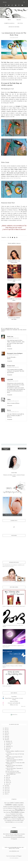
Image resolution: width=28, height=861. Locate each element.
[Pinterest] (18, 5)
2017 (6, 738)
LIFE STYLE (20, 23)
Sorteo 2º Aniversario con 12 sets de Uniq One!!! (14, 606)
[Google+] (12, 5)
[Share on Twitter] (12, 237)
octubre (8, 744)
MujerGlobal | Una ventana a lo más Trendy (14, 699)
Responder (9, 348)
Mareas (9, 410)
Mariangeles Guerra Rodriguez (15, 353)
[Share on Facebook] (8, 237)
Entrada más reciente (6, 449)
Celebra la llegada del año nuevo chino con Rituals (13, 626)
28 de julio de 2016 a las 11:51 (13, 411)
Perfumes (21, 812)
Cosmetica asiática (19, 802)
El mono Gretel (11, 365)
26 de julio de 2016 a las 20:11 (13, 354)
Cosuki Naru (16, 834)
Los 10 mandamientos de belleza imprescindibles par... (13, 773)
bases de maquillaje (17, 818)
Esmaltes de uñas (17, 808)
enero (7, 784)
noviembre (8, 743)
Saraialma (14, 696)
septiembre (8, 746)
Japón (13, 810)
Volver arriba (14, 858)
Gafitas (9, 399)
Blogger (19, 856)
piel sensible (18, 822)
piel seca (14, 822)
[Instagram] (15, 5)
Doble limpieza (16, 806)
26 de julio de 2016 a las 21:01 (13, 367)
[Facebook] (5, 5)
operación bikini (9, 822)
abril (7, 779)
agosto (7, 748)
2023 (6, 728)
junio (7, 775)
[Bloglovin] (22, 5)
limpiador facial (10, 820)
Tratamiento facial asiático (16, 814)
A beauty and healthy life (14, 703)
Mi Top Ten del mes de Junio (12, 771)
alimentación (10, 818)
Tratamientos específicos (10, 817)
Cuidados (8, 805)
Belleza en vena (14, 704)
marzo (7, 780)
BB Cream (6, 802)
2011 (6, 792)
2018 (6, 736)
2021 (6, 731)
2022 (6, 729)
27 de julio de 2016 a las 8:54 (12, 381)
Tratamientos (9, 815)
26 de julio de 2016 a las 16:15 (13, 338)
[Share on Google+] (17, 237)
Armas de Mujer (14, 701)
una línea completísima (14, 211)
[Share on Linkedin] (14, 237)
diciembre (8, 741)
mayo (7, 777)
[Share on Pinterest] (10, 237)
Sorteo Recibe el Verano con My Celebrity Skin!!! (12, 666)
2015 (6, 785)
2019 (6, 734)
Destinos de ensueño (8, 806)
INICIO (9, 19)
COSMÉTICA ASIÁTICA (9, 23)
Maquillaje (19, 810)
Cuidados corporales (17, 804)
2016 (6, 739)
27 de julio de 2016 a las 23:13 (13, 401)
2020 (6, 733)
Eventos (23, 808)
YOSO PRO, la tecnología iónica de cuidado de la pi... (14, 757)
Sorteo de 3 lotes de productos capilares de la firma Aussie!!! (13, 646)
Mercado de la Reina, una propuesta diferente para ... (14, 766)
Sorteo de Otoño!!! (7, 686)
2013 (6, 789)
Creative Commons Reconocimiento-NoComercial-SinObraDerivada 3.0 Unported (14, 837)
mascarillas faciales (19, 820)
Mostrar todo (23, 706)
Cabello (12, 802)
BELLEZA (19, 19)
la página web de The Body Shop (13, 178)
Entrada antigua (22, 448)
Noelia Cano (10, 336)
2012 (6, 790)
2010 (6, 794)
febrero (8, 782)
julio (7, 749)
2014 (6, 787)
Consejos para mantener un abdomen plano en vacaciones (14, 760)
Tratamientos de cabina (17, 815)
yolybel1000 (10, 379)
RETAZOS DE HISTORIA (14, 26)
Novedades (15, 812)
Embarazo (10, 808)
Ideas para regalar (7, 810)
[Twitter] (8, 5)
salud (21, 822)
